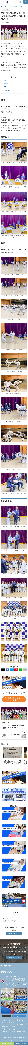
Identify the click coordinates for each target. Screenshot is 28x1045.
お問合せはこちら (14, 933)
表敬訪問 (6, 84)
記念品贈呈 (7, 90)
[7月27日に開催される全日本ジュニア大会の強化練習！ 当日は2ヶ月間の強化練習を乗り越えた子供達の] (7, 1007)
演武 (5, 87)
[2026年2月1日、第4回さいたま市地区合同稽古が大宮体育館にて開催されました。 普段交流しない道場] (7, 994)
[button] (25, 669)
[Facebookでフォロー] (7, 716)
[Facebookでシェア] (7, 669)
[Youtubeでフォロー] (17, 716)
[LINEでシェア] (20, 669)
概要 (5, 80)
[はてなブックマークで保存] (12, 669)
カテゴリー (5, 918)
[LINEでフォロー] (21, 716)
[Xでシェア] (3, 669)
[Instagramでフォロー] (14, 716)
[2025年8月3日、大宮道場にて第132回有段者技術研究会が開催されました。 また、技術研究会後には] (20, 994)
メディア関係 (5, 9)
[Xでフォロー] (10, 716)
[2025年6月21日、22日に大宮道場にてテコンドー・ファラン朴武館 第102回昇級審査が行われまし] (20, 1007)
